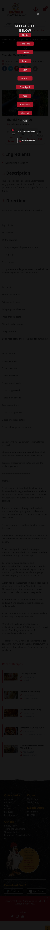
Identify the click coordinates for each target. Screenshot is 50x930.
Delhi (25, 69)
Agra (25, 95)
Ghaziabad (25, 43)
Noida (25, 35)
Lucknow (25, 52)
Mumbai (25, 78)
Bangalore (25, 104)
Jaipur (25, 61)
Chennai (25, 113)
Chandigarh (25, 87)
